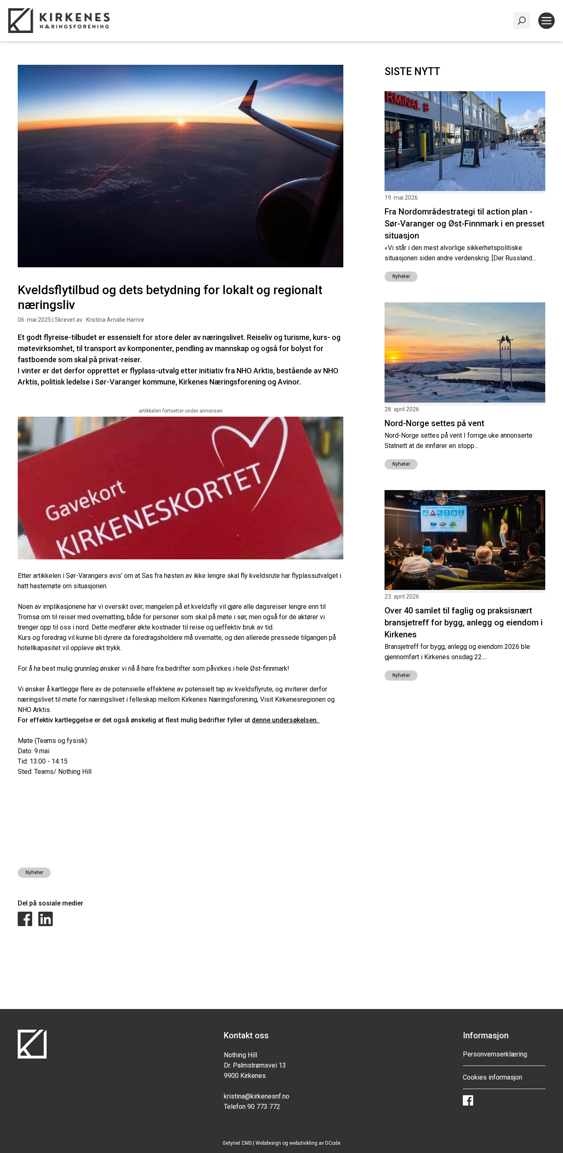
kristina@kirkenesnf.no (256, 1096)
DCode (332, 1143)
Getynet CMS (237, 1143)
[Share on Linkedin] (45, 924)
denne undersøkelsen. (286, 720)
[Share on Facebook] (25, 924)
